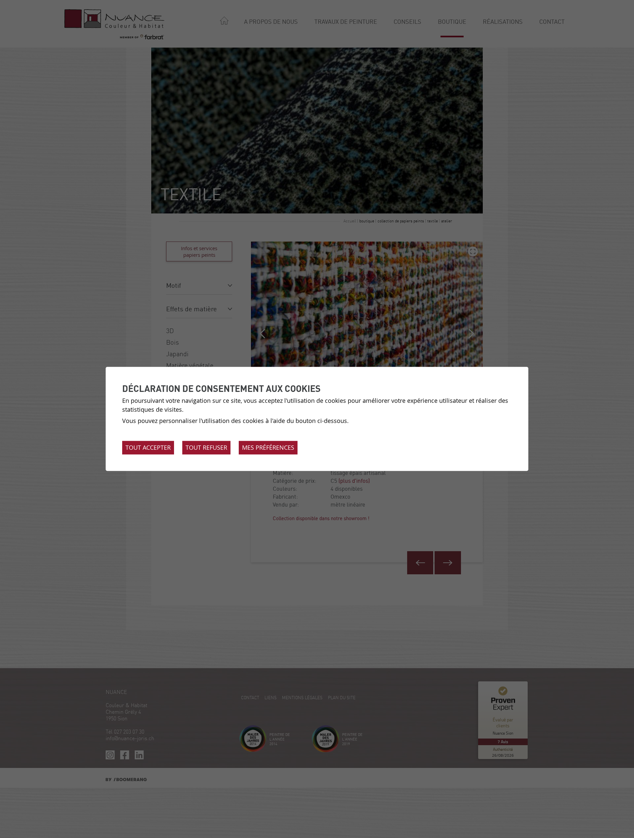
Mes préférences (268, 448)
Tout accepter (148, 448)
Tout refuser (206, 448)
